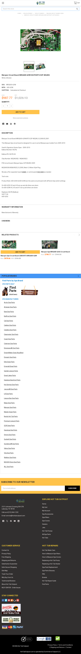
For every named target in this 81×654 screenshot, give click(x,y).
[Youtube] (14, 521)
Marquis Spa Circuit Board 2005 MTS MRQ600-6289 (19, 256)
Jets (43, 527)
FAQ (43, 574)
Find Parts (45, 584)
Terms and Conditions (65, 645)
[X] (7, 521)
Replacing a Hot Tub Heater (51, 564)
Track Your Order (7, 574)
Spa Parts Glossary (48, 570)
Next (79, 235)
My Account (46, 511)
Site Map (5, 570)
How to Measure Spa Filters (51, 553)
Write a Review (6, 78)
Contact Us (5, 550)
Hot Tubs (45, 538)
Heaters (44, 524)
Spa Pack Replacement (50, 567)
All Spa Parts (46, 534)
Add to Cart (20, 252)
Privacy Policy (6, 553)
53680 (24, 172)
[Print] (11, 123)
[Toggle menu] (3, 3)
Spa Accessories (47, 514)
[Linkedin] (18, 521)
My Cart (44, 507)
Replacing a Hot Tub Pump (51, 560)
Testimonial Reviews (8, 581)
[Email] (7, 123)
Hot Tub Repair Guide (49, 581)
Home (44, 504)
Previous (74, 235)
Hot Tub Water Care (48, 550)
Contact (68, 647)
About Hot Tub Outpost (9, 584)
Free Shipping (6, 557)
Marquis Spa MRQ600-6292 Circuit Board (55, 252)
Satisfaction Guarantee (9, 564)
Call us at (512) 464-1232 (10, 512)
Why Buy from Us (7, 577)
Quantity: (6, 102)
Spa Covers (46, 521)
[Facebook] (3, 123)
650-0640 (40, 172)
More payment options (20, 118)
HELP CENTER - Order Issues (11, 587)
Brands (44, 577)
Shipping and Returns (9, 560)
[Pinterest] (14, 123)
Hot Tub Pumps (47, 531)
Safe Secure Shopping (9, 567)
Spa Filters (45, 517)
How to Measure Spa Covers (51, 557)
